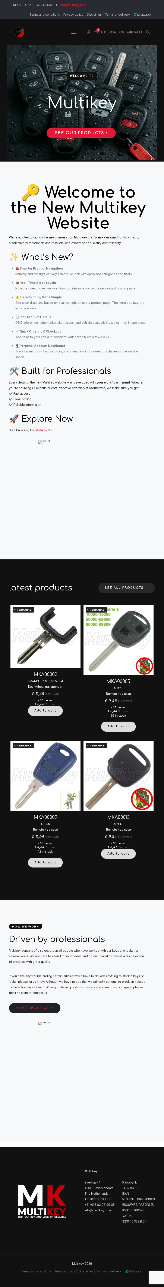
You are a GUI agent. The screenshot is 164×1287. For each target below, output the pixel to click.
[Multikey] (19, 32)
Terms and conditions (44, 14)
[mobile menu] (73, 32)
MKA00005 (118, 681)
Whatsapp (143, 14)
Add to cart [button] (45, 710)
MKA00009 (45, 817)
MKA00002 (45, 674)
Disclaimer (94, 14)
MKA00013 (118, 817)
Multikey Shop (45, 430)
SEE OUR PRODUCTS (80, 133)
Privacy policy (73, 14)
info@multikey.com (73, 5)
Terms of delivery (117, 14)
